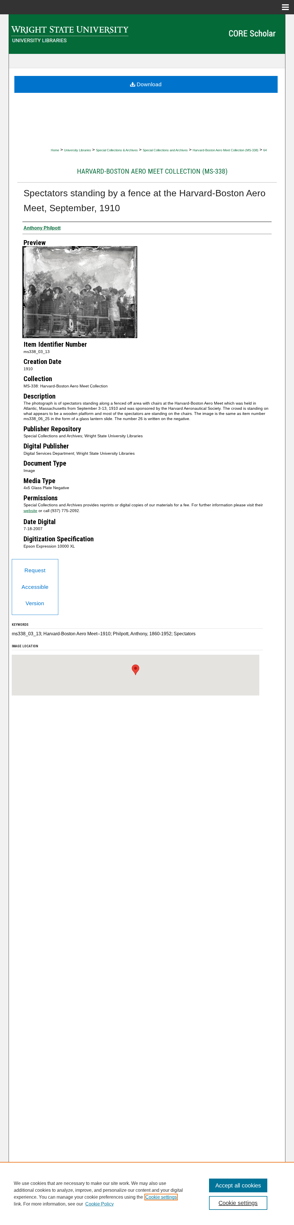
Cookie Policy (99, 1204)
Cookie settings (161, 1197)
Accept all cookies (238, 1185)
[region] (147, 1193)
